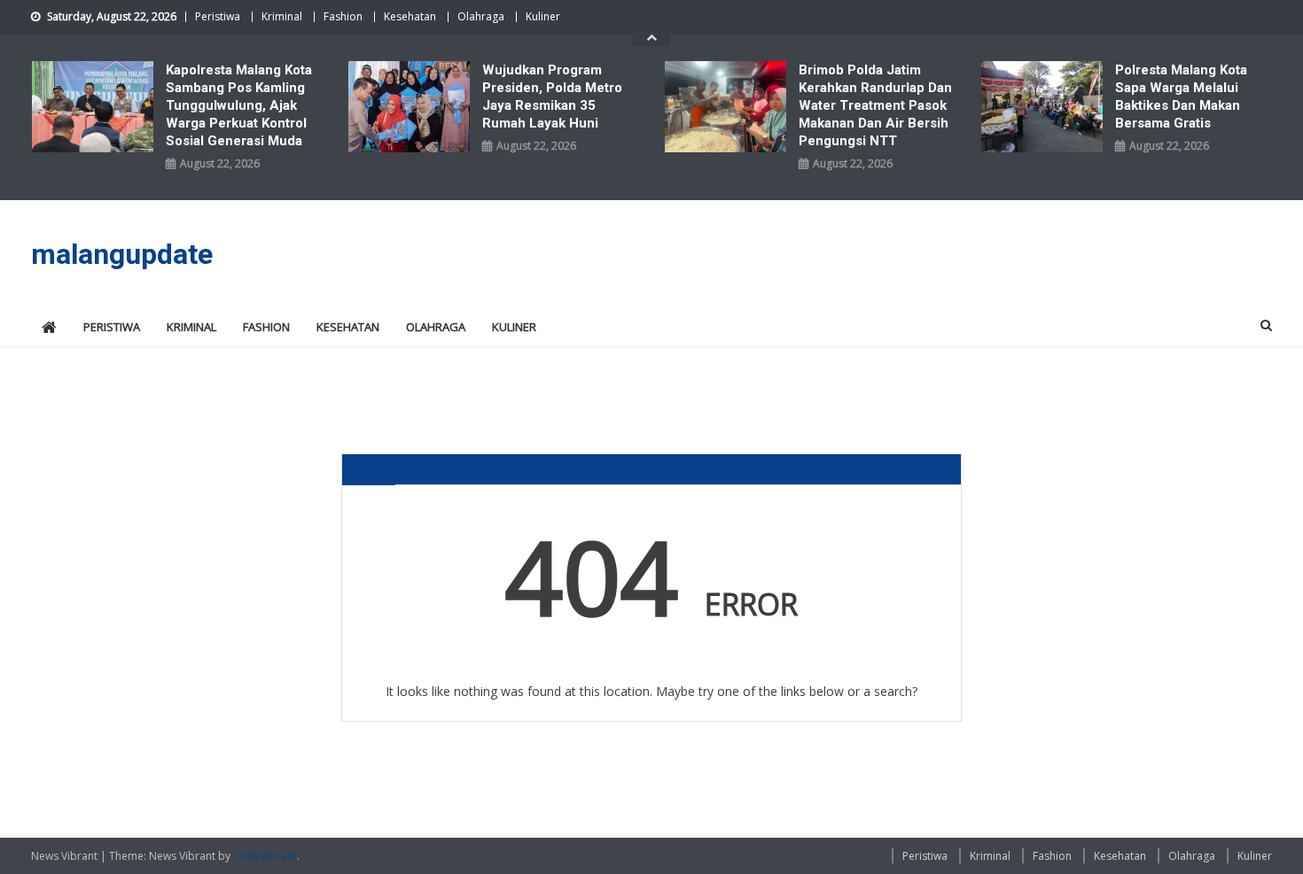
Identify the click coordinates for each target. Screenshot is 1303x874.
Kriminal (281, 16)
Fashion (343, 16)
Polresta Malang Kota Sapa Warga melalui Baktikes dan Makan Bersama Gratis (1181, 96)
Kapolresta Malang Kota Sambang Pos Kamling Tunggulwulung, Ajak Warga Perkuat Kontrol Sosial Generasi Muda (239, 105)
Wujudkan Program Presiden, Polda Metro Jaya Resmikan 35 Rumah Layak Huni (552, 96)
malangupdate (122, 254)
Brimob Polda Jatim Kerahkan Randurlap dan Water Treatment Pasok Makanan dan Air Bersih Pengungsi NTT (875, 105)
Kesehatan (410, 16)
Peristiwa (217, 16)
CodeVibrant (265, 855)
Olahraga (480, 16)
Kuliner (543, 16)
